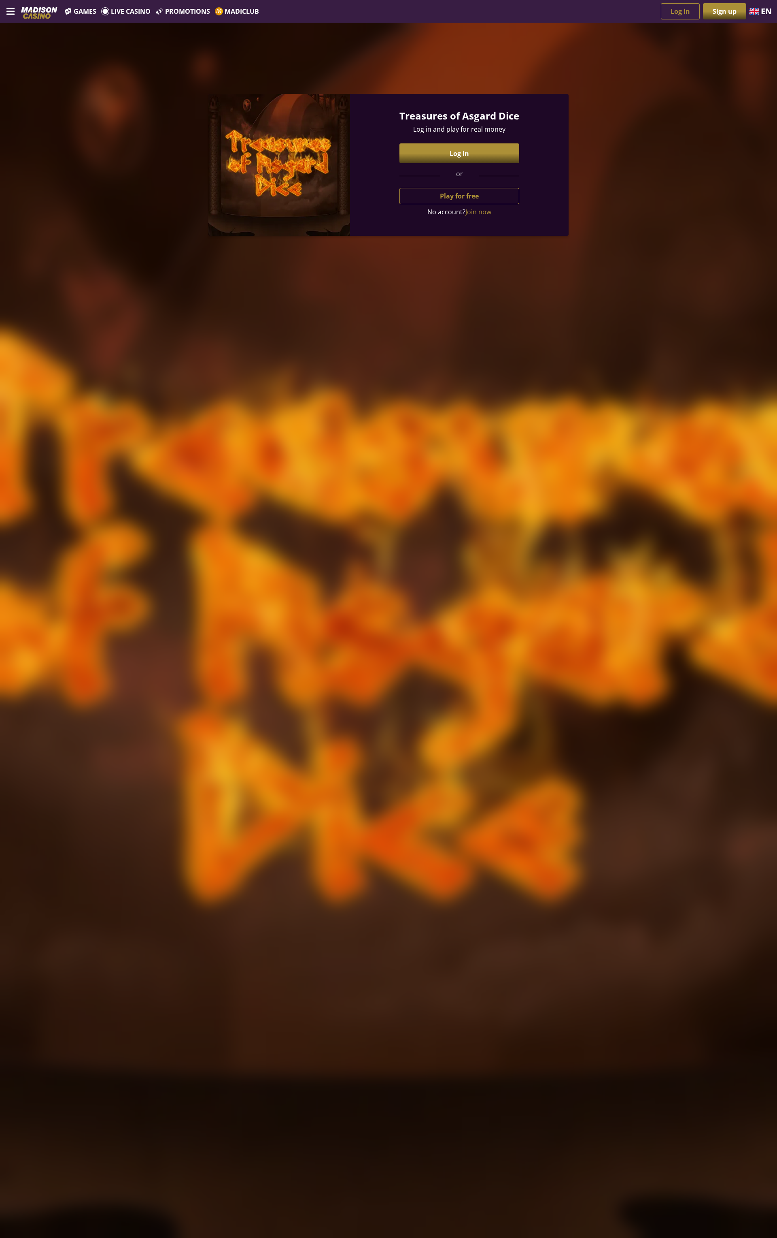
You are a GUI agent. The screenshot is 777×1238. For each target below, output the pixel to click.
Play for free (459, 196)
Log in (680, 11)
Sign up (725, 11)
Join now (478, 211)
